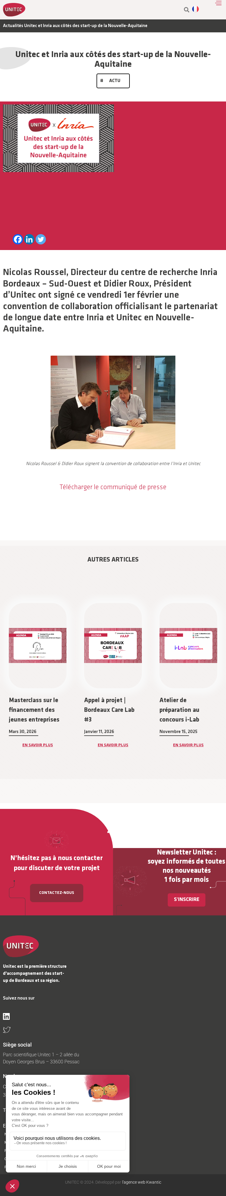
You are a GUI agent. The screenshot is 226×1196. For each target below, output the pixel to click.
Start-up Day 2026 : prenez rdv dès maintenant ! (185, 710)
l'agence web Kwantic (141, 1182)
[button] (186, 9)
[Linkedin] (29, 239)
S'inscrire (186, 899)
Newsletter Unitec (185, 852)
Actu (114, 81)
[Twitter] (41, 239)
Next (223, 691)
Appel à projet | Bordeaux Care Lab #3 (34, 710)
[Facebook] (18, 239)
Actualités (13, 26)
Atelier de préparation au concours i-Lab (104, 710)
